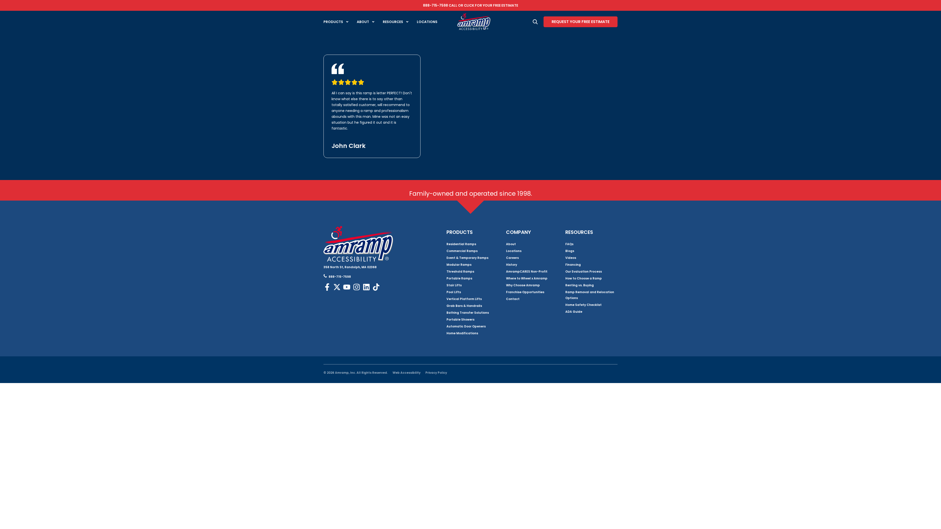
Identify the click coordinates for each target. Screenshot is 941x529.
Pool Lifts (453, 292)
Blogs (569, 251)
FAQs (569, 244)
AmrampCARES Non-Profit (526, 271)
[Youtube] (346, 287)
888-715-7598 (435, 5)
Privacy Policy (436, 373)
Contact (513, 299)
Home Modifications (462, 333)
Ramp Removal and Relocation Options (589, 295)
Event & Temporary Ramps (467, 258)
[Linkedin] (366, 287)
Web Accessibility (407, 373)
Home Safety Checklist (583, 305)
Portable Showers (460, 319)
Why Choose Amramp (523, 285)
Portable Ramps (459, 278)
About (363, 21)
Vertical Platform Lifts (464, 299)
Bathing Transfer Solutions (467, 313)
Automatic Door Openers (466, 326)
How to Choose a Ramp (583, 278)
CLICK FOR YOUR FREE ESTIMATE (491, 5)
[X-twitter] (337, 287)
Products (333, 21)
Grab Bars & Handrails (464, 306)
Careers (512, 258)
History (511, 265)
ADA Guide (573, 312)
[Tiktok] (376, 287)
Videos (570, 258)
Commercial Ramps (462, 251)
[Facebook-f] (327, 287)
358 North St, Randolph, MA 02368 (350, 267)
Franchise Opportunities (525, 292)
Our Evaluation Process (583, 271)
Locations (427, 21)
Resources (393, 21)
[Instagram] (356, 287)
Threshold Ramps (460, 271)
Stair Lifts (454, 285)
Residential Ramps (461, 244)
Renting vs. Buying (579, 285)
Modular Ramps (458, 265)
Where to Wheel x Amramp (526, 278)
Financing (573, 265)
